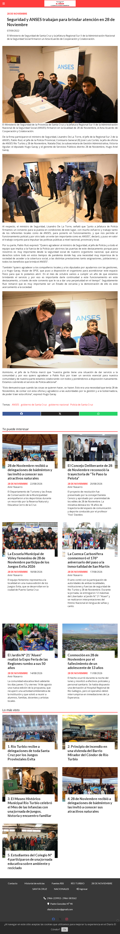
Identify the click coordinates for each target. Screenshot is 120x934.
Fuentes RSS (58, 883)
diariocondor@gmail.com (60, 909)
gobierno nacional (59, 404)
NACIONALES (61, 888)
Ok (64, 929)
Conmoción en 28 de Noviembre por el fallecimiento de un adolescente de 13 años (85, 661)
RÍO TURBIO (77, 883)
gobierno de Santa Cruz (34, 404)
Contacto (12, 883)
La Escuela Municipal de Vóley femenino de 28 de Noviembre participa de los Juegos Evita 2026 (28, 560)
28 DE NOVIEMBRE (17, 13)
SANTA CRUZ (39, 888)
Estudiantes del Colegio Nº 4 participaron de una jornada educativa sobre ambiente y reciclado (30, 861)
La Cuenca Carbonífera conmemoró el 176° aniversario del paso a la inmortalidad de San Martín (88, 560)
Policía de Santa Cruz (81, 404)
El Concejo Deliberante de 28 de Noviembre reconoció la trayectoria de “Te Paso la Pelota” (90, 471)
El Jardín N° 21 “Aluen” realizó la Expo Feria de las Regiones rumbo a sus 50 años (28, 661)
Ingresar (83, 888)
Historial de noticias (34, 883)
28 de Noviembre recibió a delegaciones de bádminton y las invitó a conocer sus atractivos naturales (30, 471)
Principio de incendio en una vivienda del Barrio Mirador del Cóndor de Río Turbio (88, 752)
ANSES (15, 404)
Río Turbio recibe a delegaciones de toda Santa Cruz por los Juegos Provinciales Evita (28, 752)
